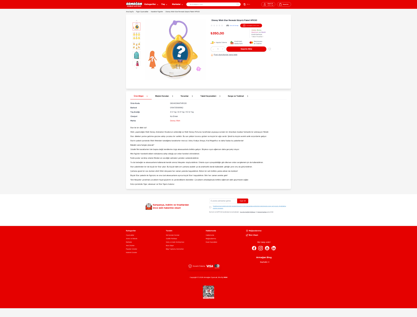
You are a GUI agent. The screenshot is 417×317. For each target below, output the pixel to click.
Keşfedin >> (264, 262)
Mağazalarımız (211, 238)
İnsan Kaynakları (211, 242)
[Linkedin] (273, 248)
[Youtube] (267, 248)
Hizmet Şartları (262, 212)
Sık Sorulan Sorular (172, 235)
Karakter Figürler (157, 11)
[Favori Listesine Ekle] (269, 49)
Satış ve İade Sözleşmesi (175, 242)
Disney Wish (175, 121)
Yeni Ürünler (130, 245)
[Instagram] (260, 248)
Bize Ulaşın (170, 245)
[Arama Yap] (237, 4)
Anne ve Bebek (131, 238)
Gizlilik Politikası (171, 238)
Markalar (129, 242)
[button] (136, 21)
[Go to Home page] (134, 4)
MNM (225, 277)
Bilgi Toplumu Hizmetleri (175, 249)
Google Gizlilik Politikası (247, 212)
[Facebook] (254, 248)
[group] (217, 25)
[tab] (141, 96)
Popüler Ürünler (131, 249)
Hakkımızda (210, 235)
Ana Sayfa (130, 11)
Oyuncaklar (130, 235)
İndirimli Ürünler (131, 252)
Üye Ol (243, 201)
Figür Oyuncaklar (142, 11)
